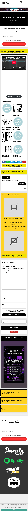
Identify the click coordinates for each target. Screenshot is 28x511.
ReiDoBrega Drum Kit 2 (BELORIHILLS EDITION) (13, 400)
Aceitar (14, 509)
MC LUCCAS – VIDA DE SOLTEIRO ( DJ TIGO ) (14, 252)
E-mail (4, 298)
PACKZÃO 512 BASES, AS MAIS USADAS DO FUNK (14, 408)
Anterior (6, 177)
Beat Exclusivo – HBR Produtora (10, 180)
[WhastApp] (8, 162)
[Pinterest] (24, 162)
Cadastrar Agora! (13, 44)
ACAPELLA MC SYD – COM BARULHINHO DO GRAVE (15, 188)
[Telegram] (20, 162)
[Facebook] (4, 162)
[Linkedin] (16, 162)
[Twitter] (12, 162)
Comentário (5, 273)
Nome (4, 292)
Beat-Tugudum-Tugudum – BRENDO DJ (14, 218)
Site (3, 304)
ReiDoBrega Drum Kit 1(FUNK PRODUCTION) (11, 393)
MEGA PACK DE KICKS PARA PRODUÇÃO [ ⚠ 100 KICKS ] (14, 227)
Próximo (21, 184)
